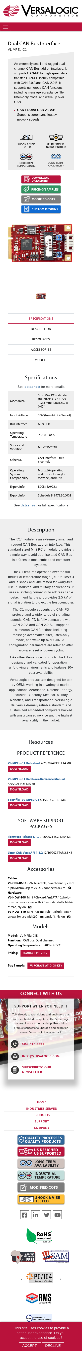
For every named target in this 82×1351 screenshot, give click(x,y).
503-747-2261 (33, 1044)
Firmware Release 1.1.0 (24, 837)
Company (42, 1128)
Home (41, 1102)
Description (41, 329)
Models (41, 360)
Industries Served (41, 1109)
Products (41, 1115)
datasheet (32, 386)
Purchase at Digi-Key (45, 965)
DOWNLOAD (19, 769)
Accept (30, 1346)
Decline (53, 1346)
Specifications (41, 318)
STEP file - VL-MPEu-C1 (24, 800)
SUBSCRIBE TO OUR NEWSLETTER (36, 1070)
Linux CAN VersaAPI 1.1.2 (25, 853)
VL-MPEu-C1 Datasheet (24, 763)
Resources (41, 339)
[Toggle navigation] (5, 27)
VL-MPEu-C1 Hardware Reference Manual (36, 779)
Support (42, 1121)
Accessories (41, 349)
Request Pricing (35, 953)
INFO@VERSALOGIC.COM (41, 1056)
